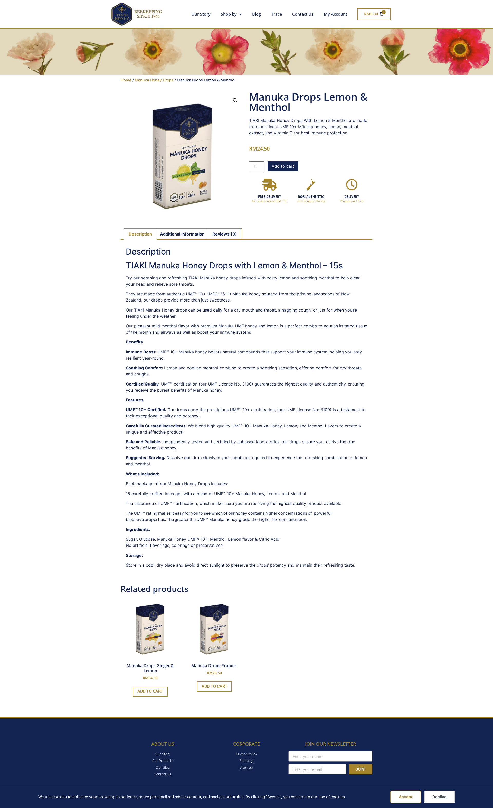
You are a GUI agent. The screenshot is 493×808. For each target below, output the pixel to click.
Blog (256, 14)
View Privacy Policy (365, 796)
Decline (439, 796)
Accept (405, 796)
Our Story (201, 14)
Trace (276, 14)
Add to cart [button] (150, 691)
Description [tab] (140, 234)
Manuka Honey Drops (154, 80)
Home (126, 80)
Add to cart (283, 166)
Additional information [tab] (182, 234)
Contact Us (303, 14)
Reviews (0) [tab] (224, 234)
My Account (335, 14)
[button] (235, 100)
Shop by (229, 14)
